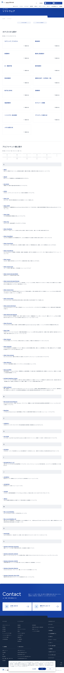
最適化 (19, 631)
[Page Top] (62, 671)
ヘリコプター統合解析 (36, 631)
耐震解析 (19, 627)
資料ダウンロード (58, 3)
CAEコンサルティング (6, 625)
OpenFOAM (6, 533)
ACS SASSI (6, 184)
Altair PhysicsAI (8, 323)
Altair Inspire (7, 259)
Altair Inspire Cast (8, 266)
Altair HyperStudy (8, 243)
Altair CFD (6, 198)
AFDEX (5, 191)
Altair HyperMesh (8, 236)
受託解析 (3, 627)
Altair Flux (6, 221)
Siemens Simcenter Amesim (11, 553)
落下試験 (3, 631)
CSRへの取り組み (52, 645)
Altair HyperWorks (8, 250)
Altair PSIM (6, 330)
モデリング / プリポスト (22, 629)
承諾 (42, 668)
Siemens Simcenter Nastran (11, 568)
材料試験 (3, 629)
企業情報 (60, 6)
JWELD (5, 498)
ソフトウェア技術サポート (6, 635)
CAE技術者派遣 (5, 639)
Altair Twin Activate (9, 355)
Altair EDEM (7, 205)
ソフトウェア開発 (5, 637)
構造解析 (19, 625)
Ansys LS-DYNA (7, 369)
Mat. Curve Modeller (9, 511)
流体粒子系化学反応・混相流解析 (37, 627)
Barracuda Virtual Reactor (10, 401)
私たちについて (15, 6)
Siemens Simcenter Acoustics (11, 546)
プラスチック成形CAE (21, 633)
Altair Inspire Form (8, 290)
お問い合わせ (49, 3)
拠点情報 (3, 656)
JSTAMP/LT (6, 477)
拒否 (50, 668)
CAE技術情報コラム (54, 6)
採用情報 (41, 3)
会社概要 (3, 652)
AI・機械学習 (20, 639)
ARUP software (7, 387)
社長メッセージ (5, 650)
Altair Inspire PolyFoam (10, 305)
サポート (48, 6)
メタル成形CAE (20, 635)
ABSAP (5, 176)
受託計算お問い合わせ (21, 654)
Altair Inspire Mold (8, 298)
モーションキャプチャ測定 (6, 633)
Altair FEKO (7, 214)
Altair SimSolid (7, 346)
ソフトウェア (26, 6)
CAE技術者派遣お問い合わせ (22, 658)
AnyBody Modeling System (10, 378)
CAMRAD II (6, 423)
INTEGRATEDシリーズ (9, 462)
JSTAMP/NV (7, 484)
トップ (3, 18)
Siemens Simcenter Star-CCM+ (11, 575)
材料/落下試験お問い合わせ (22, 652)
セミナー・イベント (42, 6)
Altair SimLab (7, 339)
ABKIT (5, 169)
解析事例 (31, 6)
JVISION (6, 491)
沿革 (3, 654)
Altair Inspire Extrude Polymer (11, 281)
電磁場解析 (19, 637)
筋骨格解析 (19, 641)
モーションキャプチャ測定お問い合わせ (24, 656)
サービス (21, 6)
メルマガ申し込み (52, 654)
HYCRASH (6, 449)
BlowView (6, 410)
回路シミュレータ (35, 629)
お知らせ (35, 6)
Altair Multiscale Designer (10, 314)
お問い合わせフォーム (21, 650)
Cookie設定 (34, 668)
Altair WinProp (7, 362)
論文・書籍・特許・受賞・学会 (7, 658)
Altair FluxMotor (8, 229)
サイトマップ (51, 657)
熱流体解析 (34, 625)
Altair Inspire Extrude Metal (11, 274)
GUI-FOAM (6, 436)
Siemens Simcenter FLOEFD (11, 561)
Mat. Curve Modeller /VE (10, 519)
